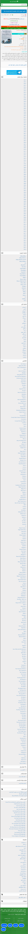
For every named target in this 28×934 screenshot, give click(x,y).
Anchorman (23, 380)
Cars (25, 413)
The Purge (24, 715)
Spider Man (23, 652)
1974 (25, 156)
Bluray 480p (23, 282)
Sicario (24, 640)
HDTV (24, 293)
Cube (25, 426)
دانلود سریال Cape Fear (21, 805)
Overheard (24, 592)
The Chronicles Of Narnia (20, 668)
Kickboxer (24, 544)
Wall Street (23, 757)
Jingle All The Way (22, 529)
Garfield (24, 469)
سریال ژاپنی (23, 871)
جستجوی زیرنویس (19, 49)
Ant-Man (24, 385)
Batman (24, 397)
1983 (25, 172)
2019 (25, 236)
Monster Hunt (23, 563)
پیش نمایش (23, 853)
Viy (25, 756)
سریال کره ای (23, 873)
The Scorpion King (22, 720)
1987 (25, 179)
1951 (25, 117)
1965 (25, 140)
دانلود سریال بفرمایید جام (20, 814)
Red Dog (24, 620)
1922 (25, 81)
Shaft (25, 631)
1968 (25, 146)
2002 (25, 206)
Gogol (24, 479)
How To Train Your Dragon (20, 503)
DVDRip (24, 286)
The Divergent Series (21, 677)
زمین (25, 860)
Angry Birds (23, 381)
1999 (25, 201)
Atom (10, 925)
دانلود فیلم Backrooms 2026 (20, 834)
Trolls (24, 749)
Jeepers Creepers (22, 527)
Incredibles (23, 510)
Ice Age (24, 506)
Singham (24, 645)
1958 (25, 128)
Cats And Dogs (23, 415)
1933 (25, 89)
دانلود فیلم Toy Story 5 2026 (20, 807)
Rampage (24, 615)
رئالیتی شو (23, 326)
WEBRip (24, 298)
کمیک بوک (24, 876)
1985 (25, 176)
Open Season (23, 586)
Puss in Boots (23, 609)
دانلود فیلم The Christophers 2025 (19, 823)
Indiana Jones (23, 513)
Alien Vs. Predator (22, 371)
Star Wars (24, 656)
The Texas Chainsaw (21, 729)
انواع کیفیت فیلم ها (23, 793)
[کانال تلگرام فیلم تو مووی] (14, 72)
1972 (25, 153)
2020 (25, 238)
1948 (25, 112)
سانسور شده (23, 862)
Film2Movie (19, 30)
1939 (25, 99)
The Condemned (22, 670)
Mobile (24, 295)
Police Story (23, 606)
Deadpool (24, 433)
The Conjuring (23, 672)
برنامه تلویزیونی (22, 849)
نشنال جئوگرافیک (22, 887)
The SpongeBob (22, 725)
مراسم (24, 344)
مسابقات (24, 881)
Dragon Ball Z (23, 451)
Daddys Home (23, 429)
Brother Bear (23, 408)
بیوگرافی (24, 312)
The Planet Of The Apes (21, 709)
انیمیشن (24, 310)
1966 (25, 142)
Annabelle (24, 383)
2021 (25, 240)
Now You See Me (22, 581)
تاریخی (24, 314)
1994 (25, 192)
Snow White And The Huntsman (19, 649)
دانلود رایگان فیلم (22, 897)
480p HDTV (23, 265)
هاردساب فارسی (22, 890)
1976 (25, 160)
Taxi (25, 663)
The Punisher (23, 713)
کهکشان (24, 878)
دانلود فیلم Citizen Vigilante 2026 (19, 836)
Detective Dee (23, 437)
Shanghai (24, 633)
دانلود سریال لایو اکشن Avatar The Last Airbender (15, 802)
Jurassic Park (23, 542)
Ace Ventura (23, 363)
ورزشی (24, 355)
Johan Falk (23, 531)
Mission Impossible (22, 561)
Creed (24, 424)
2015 (25, 229)
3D (25, 263)
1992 (25, 188)
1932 (25, 87)
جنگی (25, 321)
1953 (25, 119)
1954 (25, 121)
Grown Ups (23, 483)
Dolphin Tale (23, 447)
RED (25, 617)
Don (25, 449)
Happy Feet (23, 488)
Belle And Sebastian (22, 399)
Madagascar (23, 554)
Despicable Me (23, 435)
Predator (24, 608)
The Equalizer (23, 679)
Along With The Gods (21, 374)
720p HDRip (23, 270)
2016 (25, 231)
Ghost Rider (23, 472)
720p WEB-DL (23, 273)
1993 (25, 190)
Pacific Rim (23, 593)
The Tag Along (23, 727)
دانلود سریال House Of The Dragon (18, 816)
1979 (25, 165)
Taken (24, 659)
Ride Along (23, 622)
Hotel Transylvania (22, 501)
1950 (25, 115)
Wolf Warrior (23, 761)
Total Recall (23, 740)
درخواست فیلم (20, 920)
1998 (25, 199)
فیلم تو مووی (11, 914)
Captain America (22, 412)
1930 (25, 83)
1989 (25, 183)
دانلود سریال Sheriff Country (20, 812)
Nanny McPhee (23, 572)
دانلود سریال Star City (21, 809)
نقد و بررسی (23, 889)
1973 (25, 154)
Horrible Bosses (22, 499)
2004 (25, 210)
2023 (25, 244)
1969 (25, 147)
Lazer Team (23, 551)
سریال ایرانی (23, 865)
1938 (25, 97)
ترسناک (24, 318)
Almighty (24, 372)
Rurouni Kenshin (22, 626)
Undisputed (23, 752)
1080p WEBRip (22, 261)
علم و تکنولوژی (23, 874)
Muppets (24, 568)
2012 (25, 224)
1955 (25, 122)
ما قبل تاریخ (23, 880)
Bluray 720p (23, 284)
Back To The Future (22, 392)
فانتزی (24, 335)
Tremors (24, 747)
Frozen (24, 465)
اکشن (24, 309)
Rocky (24, 624)
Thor (25, 734)
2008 (25, 217)
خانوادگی (24, 323)
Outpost (24, 588)
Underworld (23, 750)
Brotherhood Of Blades (21, 410)
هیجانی (24, 353)
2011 (25, 222)
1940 (25, 101)
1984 (25, 174)
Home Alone (23, 495)
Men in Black (23, 560)
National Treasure (22, 574)
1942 (25, 105)
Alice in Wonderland (21, 367)
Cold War (24, 422)
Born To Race (23, 406)
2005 (25, 211)
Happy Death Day (22, 486)
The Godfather (23, 683)
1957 (25, 126)
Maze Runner (23, 558)
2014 (25, 228)
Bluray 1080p (3, 14)
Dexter (24, 844)
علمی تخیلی (23, 332)
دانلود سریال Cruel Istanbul (20, 832)
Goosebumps (23, 481)
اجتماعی (24, 307)
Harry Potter (23, 490)
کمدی (24, 339)
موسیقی (24, 351)
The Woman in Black (21, 732)
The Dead (24, 675)
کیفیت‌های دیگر (13, 49)
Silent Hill (24, 642)
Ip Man (24, 519)
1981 (25, 169)
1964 (25, 138)
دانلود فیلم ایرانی (22, 776)
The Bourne (23, 667)
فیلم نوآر (24, 337)
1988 (25, 181)
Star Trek (24, 654)
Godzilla (24, 478)
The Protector (23, 711)
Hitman (24, 494)
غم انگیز (24, 334)
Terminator (23, 665)
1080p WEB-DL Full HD (21, 259)
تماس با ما (7, 920)
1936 (25, 94)
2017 (25, 233)
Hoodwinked (23, 497)
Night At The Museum (21, 576)
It (25, 526)
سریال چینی (23, 869)
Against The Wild (22, 365)
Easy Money (23, 454)
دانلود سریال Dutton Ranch (20, 821)
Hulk (25, 504)
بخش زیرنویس (7, 918)
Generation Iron (22, 470)
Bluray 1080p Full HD (5, 15)
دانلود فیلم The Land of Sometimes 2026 (17, 828)
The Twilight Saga (22, 731)
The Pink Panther (22, 708)
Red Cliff (24, 618)
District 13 (24, 444)
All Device (23, 842)
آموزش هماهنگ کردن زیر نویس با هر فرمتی (18, 792)
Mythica (24, 570)
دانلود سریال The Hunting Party (19, 811)
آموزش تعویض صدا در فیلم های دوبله (19, 795)
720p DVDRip (23, 268)
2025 (11, 14)
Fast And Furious (22, 462)
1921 (25, 80)
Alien (25, 369)
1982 (25, 170)
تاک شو (24, 316)
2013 (25, 226)
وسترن (24, 357)
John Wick (24, 533)
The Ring (24, 718)
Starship (24, 658)
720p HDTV (23, 272)
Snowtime (24, 650)
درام (25, 325)
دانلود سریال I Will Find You (20, 803)
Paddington (23, 595)
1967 (25, 144)
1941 (25, 103)
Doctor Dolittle (23, 445)
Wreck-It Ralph (23, 763)
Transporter (23, 745)
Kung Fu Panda (23, 549)
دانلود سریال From (22, 830)
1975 (25, 158)
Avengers (24, 390)
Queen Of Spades (22, 611)
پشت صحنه (23, 851)
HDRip (24, 291)
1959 (25, 130)
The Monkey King (22, 702)
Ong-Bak (24, 585)
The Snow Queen (22, 724)
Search (21, 925)
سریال (24, 864)
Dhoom (24, 438)
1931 (25, 85)
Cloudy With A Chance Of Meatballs (18, 417)
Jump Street (23, 540)
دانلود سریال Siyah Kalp (21, 820)
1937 (25, 96)
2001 (25, 204)
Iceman (24, 508)
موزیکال (24, 350)
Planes (24, 604)
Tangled (24, 661)
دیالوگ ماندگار (23, 858)
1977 (25, 162)
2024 (25, 245)
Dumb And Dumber (22, 453)
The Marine (23, 697)
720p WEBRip (23, 275)
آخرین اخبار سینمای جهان (21, 846)
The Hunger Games (22, 688)
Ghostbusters (23, 474)
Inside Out (24, 515)
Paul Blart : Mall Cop (21, 599)
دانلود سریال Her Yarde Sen (20, 818)
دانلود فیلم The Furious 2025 (20, 825)
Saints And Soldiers (22, 629)
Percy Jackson (23, 601)
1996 (25, 195)
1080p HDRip (23, 256)
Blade (24, 404)
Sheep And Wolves (22, 634)
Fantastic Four (23, 460)
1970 (25, 149)
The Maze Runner (22, 700)
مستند (24, 346)
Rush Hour (23, 627)
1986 (25, 178)
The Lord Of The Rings (21, 695)
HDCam (24, 289)
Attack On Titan (22, 388)
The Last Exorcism (22, 691)
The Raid (24, 716)
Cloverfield (23, 419)
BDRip (24, 277)
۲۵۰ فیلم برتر (23, 769)
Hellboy (24, 492)
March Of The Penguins (21, 556)
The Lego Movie (22, 693)
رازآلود (24, 328)
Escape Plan (23, 456)
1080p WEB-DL (22, 257)
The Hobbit (23, 686)
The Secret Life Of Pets (21, 722)
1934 (25, 90)
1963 (25, 137)
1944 (25, 106)
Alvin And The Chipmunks (20, 376)
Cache (15, 925)
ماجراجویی (23, 343)
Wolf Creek (23, 759)
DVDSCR (24, 288)
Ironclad (24, 524)
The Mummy (23, 704)
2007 (25, 215)
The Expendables (22, 681)
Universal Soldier (22, 754)
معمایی (24, 348)
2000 (25, 203)
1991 (25, 187)
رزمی (25, 330)
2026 (25, 249)
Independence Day (22, 511)
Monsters (24, 565)
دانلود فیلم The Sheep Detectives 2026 (18, 827)
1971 (25, 151)
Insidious (24, 517)
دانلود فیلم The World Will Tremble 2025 (15, 11)
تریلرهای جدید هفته (22, 855)
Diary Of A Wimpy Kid (21, 440)
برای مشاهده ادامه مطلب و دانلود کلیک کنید (16, 65)
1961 (25, 133)
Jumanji (24, 538)
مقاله (25, 883)
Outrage (24, 590)
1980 (25, 167)
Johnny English (22, 535)
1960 (25, 131)
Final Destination (22, 463)
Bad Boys (24, 396)
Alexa (3, 929)
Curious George (22, 428)
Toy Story (24, 741)
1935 (25, 92)
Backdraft (24, 394)
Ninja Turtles (23, 577)
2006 (25, 213)
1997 (25, 197)
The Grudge (23, 684)
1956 (25, 124)
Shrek (24, 638)
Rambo (24, 613)
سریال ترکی (23, 867)
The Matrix (23, 699)
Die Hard (24, 442)
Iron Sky (24, 522)
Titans (24, 736)
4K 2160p (24, 266)
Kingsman (24, 547)
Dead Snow (23, 431)
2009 (25, 219)
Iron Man (24, 520)
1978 (25, 163)
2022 (25, 242)
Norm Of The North (22, 579)
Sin (25, 643)
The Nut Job (23, 706)
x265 (25, 300)
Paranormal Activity (22, 597)
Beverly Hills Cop (22, 403)
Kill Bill (24, 545)
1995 (25, 194)
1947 (25, 110)
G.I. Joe (24, 467)
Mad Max (24, 552)
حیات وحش (23, 856)
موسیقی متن (23, 885)
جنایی (24, 319)
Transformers (23, 743)
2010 (25, 220)
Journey (24, 536)
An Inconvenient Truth (21, 378)
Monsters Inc (23, 567)
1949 (25, 113)
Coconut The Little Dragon (20, 421)
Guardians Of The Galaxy (21, 485)
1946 (25, 108)
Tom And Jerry (23, 738)
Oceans (24, 583)
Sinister (24, 647)
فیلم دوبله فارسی (22, 783)
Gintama (24, 476)
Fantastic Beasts (22, 458)
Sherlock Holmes (22, 636)
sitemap (4, 925)
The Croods (23, 674)
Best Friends (23, 401)
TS (25, 297)
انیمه (25, 848)
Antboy (24, 387)
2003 (25, 208)
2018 (25, 235)
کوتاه (25, 341)
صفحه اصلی (20, 918)
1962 (25, 135)
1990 (25, 185)
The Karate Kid (23, 690)
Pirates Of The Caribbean (21, 602)
